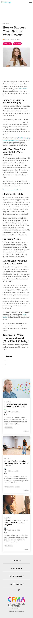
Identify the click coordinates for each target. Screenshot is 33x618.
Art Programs (16, 584)
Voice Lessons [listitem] (8, 427)
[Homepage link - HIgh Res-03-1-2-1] (16, 606)
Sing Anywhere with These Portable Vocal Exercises (15, 405)
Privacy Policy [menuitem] (16, 608)
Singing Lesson (7, 43)
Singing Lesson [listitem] (9, 486)
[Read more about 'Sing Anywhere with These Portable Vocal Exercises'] (16, 388)
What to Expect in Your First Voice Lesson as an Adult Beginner (16, 522)
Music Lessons (15, 576)
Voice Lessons (17, 43)
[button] (30, 2)
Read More (26, 431)
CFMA (7, 39)
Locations (15, 568)
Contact (15, 561)
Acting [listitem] (17, 486)
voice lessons (23, 89)
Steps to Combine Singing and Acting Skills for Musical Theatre (16, 463)
